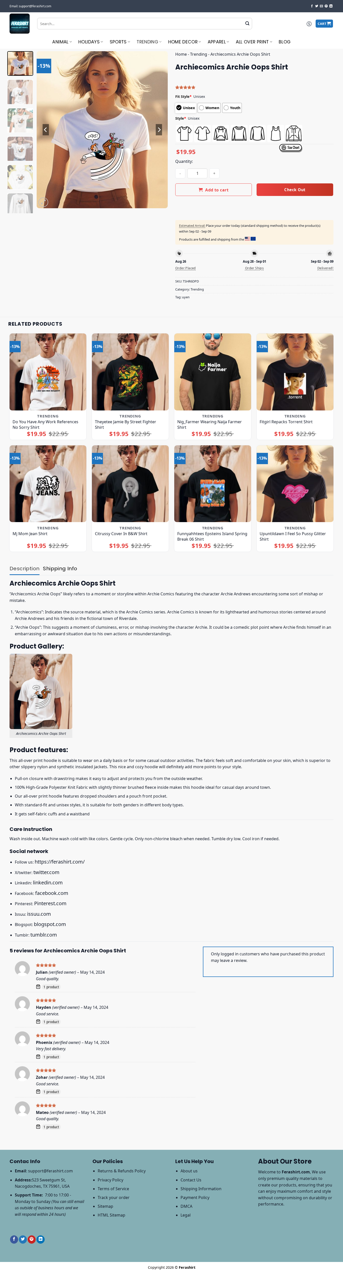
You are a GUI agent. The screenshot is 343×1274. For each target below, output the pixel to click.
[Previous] (45, 130)
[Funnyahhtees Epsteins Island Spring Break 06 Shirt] (212, 483)
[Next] (158, 130)
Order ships (254, 268)
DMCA (186, 1206)
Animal (60, 42)
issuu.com (39, 913)
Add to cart (216, 190)
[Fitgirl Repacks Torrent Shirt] (295, 371)
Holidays (89, 42)
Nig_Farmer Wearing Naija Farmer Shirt (209, 424)
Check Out (294, 189)
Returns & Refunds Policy (122, 1171)
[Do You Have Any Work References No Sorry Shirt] (48, 371)
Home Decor (183, 42)
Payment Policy (195, 1197)
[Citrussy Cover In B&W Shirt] (130, 483)
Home (181, 54)
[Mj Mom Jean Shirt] (48, 483)
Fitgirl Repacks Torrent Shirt (286, 421)
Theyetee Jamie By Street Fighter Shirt (125, 424)
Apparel (217, 42)
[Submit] (247, 23)
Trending (147, 42)
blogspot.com (50, 924)
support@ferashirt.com (50, 1171)
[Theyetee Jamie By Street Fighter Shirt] (130, 371)
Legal (186, 1215)
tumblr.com (43, 934)
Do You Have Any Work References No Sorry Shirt (45, 424)
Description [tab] (24, 568)
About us (189, 1171)
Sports (118, 42)
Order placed (185, 268)
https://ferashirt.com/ (60, 861)
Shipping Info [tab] (60, 568)
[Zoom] (43, 202)
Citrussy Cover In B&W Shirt (121, 533)
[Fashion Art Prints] (20, 24)
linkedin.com (48, 882)
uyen (186, 297)
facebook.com (51, 893)
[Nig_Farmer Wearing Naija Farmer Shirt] (212, 371)
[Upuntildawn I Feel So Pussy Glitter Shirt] (295, 483)
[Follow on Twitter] (316, 6)
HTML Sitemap (111, 1215)
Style (180, 118)
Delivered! (325, 268)
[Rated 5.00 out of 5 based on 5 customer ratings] (254, 87)
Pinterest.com (50, 903)
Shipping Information (201, 1188)
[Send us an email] (321, 6)
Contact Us (191, 1180)
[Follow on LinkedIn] (330, 6)
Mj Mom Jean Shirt (30, 533)
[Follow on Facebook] (311, 6)
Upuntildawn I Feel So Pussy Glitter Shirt (293, 536)
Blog (285, 42)
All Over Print (252, 42)
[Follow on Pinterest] (326, 6)
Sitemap (105, 1206)
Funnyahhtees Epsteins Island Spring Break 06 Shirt (212, 536)
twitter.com (46, 872)
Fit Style (183, 96)
